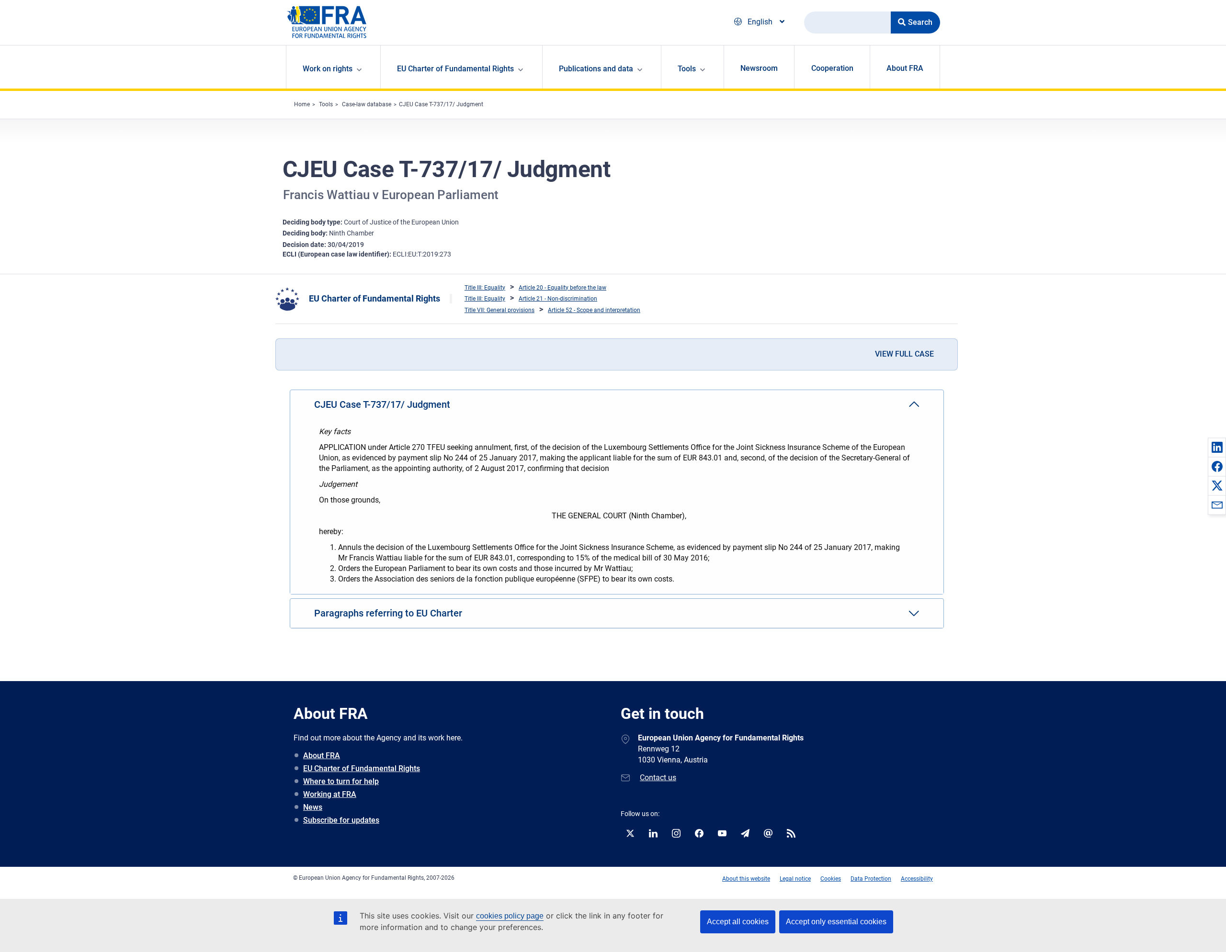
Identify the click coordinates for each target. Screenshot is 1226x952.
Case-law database (366, 104)
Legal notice (795, 878)
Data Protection (871, 878)
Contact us (658, 777)
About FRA (904, 68)
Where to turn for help (341, 781)
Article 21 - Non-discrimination (558, 298)
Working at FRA (329, 794)
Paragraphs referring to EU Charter (388, 613)
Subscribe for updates (341, 820)
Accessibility (917, 878)
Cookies (830, 878)
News (312, 807)
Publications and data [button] (596, 68)
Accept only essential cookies (836, 922)
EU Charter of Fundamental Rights (374, 298)
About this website (746, 878)
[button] (1217, 447)
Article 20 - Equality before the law (562, 287)
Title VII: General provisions (499, 310)
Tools (326, 104)
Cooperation (832, 68)
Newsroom (759, 68)
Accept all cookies (738, 922)
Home (302, 104)
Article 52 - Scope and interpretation (594, 310)
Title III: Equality (485, 287)
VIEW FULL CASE (904, 353)
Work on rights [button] (327, 68)
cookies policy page (510, 916)
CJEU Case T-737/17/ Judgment (441, 104)
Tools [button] (687, 68)
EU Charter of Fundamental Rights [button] (455, 68)
